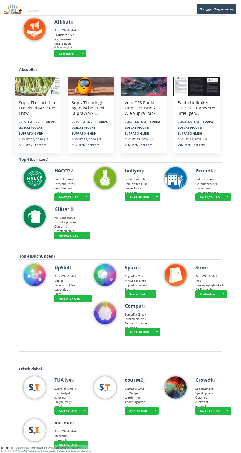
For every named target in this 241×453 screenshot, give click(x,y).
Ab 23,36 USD (139, 332)
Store (201, 267)
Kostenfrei (66, 54)
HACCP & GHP (70, 170)
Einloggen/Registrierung (216, 9)
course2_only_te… (145, 380)
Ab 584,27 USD (69, 298)
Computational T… (147, 306)
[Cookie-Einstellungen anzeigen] (7, 447)
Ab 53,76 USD (210, 197)
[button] (82, 53)
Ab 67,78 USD (68, 197)
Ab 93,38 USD (139, 197)
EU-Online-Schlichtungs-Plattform (62, 447)
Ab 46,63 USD (68, 235)
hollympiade (139, 170)
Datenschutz (23, 447)
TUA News (66, 380)
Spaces (133, 267)
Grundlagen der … (216, 170)
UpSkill (62, 267)
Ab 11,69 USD (210, 411)
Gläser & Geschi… (74, 209)
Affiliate (63, 22)
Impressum (37, 447)
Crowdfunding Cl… (217, 380)
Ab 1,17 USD (68, 411)
